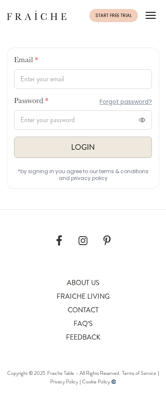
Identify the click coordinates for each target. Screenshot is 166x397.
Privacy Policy (64, 381)
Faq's (83, 323)
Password (31, 102)
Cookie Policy (96, 381)
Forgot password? (126, 101)
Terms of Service (139, 373)
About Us (83, 283)
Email (26, 61)
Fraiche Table (60, 373)
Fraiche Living (83, 296)
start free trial (113, 15)
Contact (83, 310)
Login (83, 147)
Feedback (83, 337)
